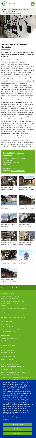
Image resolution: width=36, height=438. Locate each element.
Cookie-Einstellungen (17, 424)
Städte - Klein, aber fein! (8, 326)
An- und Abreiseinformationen (10, 362)
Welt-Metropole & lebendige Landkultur (13, 308)
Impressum (6, 419)
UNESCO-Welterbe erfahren (10, 306)
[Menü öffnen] (33, 4)
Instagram (16, 288)
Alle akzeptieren (17, 433)
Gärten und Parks (6, 343)
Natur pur (4, 340)
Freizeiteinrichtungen (8, 345)
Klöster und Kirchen (7, 350)
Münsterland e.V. (6, 370)
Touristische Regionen (8, 331)
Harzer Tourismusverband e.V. (10, 374)
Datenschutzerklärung (10, 417)
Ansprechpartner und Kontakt (10, 364)
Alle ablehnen (17, 429)
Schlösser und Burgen (8, 352)
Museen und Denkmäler (8, 348)
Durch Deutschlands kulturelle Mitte (12, 301)
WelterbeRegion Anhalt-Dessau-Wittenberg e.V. (16, 377)
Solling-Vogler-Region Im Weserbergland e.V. (15, 372)
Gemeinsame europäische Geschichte (13, 317)
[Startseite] (8, 3)
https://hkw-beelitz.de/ (18, 170)
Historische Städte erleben (9, 298)
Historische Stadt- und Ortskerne (11, 329)
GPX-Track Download (7, 359)
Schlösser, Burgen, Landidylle (10, 296)
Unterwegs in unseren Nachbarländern (13, 315)
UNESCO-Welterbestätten (9, 338)
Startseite (3, 9)
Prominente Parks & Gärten (9, 303)
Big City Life (5, 324)
